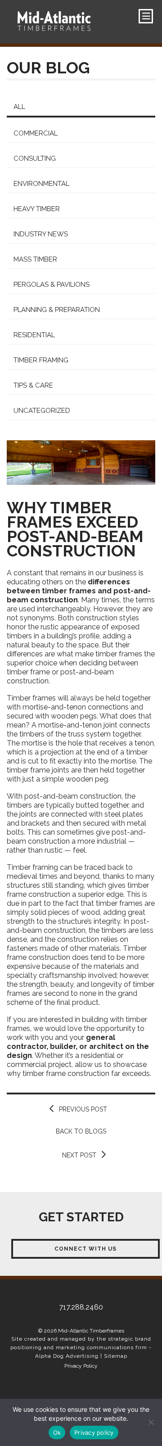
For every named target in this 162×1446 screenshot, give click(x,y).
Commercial (36, 133)
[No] (150, 1422)
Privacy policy (94, 1432)
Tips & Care (33, 385)
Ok (57, 1432)
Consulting (35, 158)
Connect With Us (85, 1249)
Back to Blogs (81, 1131)
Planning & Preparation (57, 310)
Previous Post (83, 1109)
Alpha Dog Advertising (67, 1356)
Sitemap (115, 1356)
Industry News (41, 234)
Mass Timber (35, 259)
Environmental (41, 184)
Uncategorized (42, 411)
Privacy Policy (81, 1366)
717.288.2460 (47, 53)
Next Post (79, 1155)
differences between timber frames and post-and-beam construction (79, 591)
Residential (34, 335)
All (19, 107)
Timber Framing (41, 360)
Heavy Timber (37, 209)
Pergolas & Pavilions (52, 284)
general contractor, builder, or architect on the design (78, 1046)
